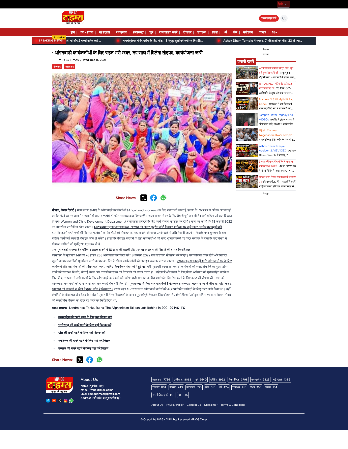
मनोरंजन (248, 32)
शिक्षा (215, 32)
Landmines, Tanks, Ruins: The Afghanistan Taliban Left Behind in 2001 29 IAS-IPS (127, 308)
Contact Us (194, 404)
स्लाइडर (69, 66)
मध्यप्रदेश (121, 32)
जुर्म (151, 32)
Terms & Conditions (233, 404)
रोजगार (187, 32)
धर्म (225, 32)
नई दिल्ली (104, 32)
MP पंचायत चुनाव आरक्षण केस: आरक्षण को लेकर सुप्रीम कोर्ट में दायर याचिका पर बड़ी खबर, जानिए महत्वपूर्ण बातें (158, 227)
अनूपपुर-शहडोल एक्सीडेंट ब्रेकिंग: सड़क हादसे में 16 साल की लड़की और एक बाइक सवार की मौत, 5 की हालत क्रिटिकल (121, 250)
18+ (274, 32)
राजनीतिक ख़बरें (168, 32)
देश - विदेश (87, 32)
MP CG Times (199, 419)
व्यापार (262, 32)
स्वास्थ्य (201, 32)
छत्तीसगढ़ (138, 32)
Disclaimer (211, 404)
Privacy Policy (174, 404)
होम (73, 32)
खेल (235, 32)
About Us (157, 404)
